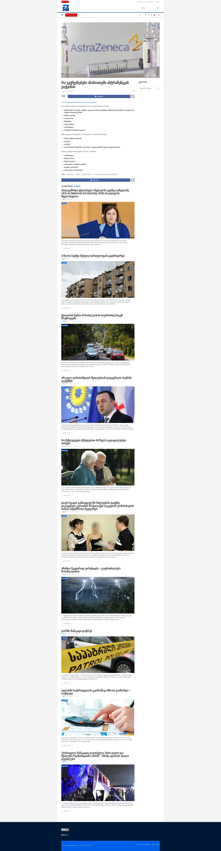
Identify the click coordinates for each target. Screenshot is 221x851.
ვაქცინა (78, 174)
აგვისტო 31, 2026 (72, 199)
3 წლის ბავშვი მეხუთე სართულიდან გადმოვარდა (93, 256)
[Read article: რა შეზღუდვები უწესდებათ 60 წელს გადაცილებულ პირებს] (97, 467)
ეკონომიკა (65, 700)
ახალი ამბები (72, 15)
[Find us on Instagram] (151, 15)
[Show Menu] (62, 15)
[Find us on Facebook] (145, 15)
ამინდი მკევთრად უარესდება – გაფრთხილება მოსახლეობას (90, 569)
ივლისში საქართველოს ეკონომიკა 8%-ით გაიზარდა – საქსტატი (95, 691)
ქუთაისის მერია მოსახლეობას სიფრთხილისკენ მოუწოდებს (92, 316)
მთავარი (64, 203)
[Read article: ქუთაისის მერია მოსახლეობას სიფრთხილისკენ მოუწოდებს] (97, 342)
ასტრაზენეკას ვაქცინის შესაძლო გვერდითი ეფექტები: (79, 102)
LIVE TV (66, 1)
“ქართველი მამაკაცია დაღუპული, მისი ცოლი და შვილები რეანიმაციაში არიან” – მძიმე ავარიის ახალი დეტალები (95, 756)
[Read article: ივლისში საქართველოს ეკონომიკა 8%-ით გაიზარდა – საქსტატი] (97, 717)
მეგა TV (64, 199)
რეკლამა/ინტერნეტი (149, 2)
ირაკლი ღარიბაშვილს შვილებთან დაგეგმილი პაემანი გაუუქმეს (96, 379)
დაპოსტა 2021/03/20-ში (67, 91)
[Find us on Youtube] (154, 15)
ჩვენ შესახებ (140, 2)
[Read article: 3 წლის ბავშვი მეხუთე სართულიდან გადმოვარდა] (97, 279)
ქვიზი (153, 844)
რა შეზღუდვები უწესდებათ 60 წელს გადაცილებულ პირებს (93, 441)
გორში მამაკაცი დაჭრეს (76, 631)
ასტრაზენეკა (70, 174)
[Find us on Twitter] (148, 15)
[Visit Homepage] (65, 7)
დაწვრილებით (67, 248)
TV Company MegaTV (71, 845)
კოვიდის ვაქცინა (86, 174)
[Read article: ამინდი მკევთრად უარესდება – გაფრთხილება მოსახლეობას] (97, 595)
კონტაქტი (157, 2)
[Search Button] (158, 8)
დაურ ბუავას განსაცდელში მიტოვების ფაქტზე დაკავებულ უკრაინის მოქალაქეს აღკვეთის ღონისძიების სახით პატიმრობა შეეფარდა (97, 506)
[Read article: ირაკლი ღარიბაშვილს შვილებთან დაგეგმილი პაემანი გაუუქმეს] (97, 404)
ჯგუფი (158, 844)
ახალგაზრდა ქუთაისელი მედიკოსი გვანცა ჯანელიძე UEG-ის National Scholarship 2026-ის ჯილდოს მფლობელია (95, 193)
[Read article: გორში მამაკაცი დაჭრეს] (97, 654)
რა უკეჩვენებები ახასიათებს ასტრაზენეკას (105, 174)
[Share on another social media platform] (132, 96)
